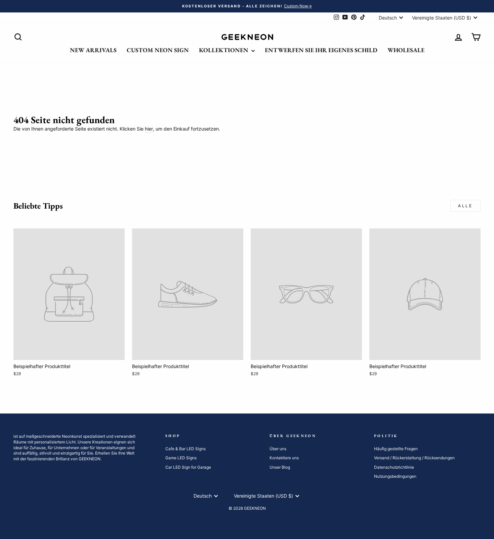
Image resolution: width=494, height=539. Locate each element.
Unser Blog (280, 467)
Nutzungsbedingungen (395, 476)
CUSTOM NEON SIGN (158, 50)
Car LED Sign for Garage (188, 467)
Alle (465, 205)
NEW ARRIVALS (93, 50)
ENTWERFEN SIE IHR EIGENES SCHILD (321, 50)
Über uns (278, 448)
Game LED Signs (181, 457)
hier (149, 129)
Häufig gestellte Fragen (396, 448)
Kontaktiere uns (284, 457)
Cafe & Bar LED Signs (185, 448)
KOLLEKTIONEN (224, 50)
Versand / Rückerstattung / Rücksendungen (414, 457)
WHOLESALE (405, 50)
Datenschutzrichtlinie (394, 467)
